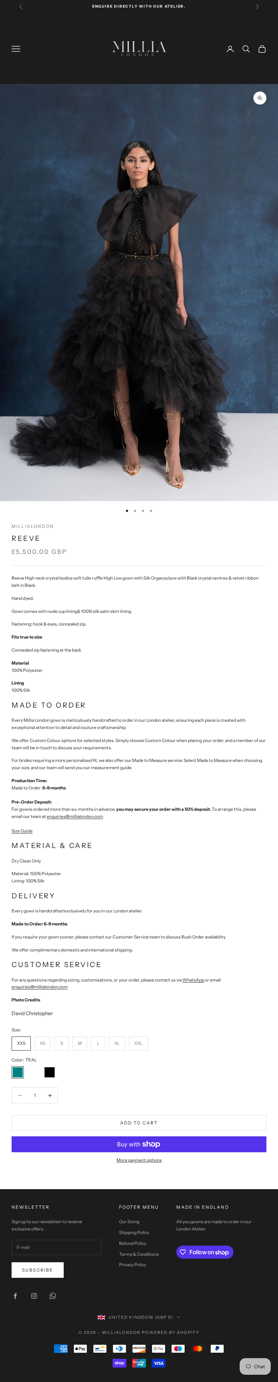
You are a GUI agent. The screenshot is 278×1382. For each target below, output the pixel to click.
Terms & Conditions (139, 1254)
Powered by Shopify (170, 1332)
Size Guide (22, 831)
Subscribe (37, 1270)
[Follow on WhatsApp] (52, 1296)
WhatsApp (193, 980)
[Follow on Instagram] (34, 1296)
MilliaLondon (33, 526)
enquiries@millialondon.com (40, 986)
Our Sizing (129, 1221)
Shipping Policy (134, 1232)
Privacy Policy (132, 1264)
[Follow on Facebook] (15, 1296)
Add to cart (139, 1122)
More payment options (139, 1160)
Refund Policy (132, 1243)
